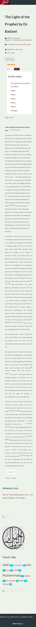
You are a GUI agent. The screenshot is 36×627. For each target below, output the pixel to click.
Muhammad (10, 59)
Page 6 (13, 107)
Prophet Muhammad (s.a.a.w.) (19, 495)
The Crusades (20, 498)
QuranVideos (11, 581)
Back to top (17, 623)
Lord (15, 570)
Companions (18, 565)
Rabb (21, 580)
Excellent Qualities (23, 44)
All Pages (14, 111)
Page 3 (13, 95)
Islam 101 (5, 495)
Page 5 (13, 103)
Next (10, 472)
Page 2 (13, 91)
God (28, 564)
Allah (5, 565)
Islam (8, 570)
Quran (27, 576)
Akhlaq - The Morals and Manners (18, 40)
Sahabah (5, 584)
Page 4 (13, 99)
